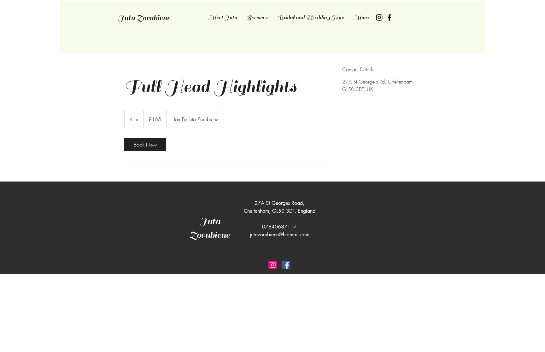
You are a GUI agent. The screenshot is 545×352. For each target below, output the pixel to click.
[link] (145, 144)
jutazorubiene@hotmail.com (279, 234)
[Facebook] (389, 17)
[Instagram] (379, 17)
